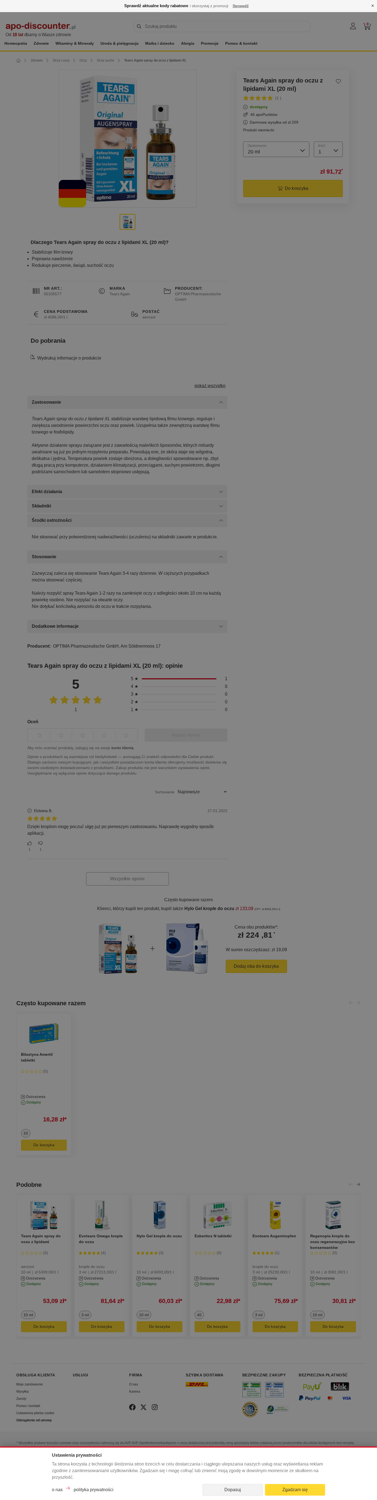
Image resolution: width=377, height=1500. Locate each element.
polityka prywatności (93, 1489)
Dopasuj (232, 1489)
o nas (57, 1489)
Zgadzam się (295, 1489)
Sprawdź (241, 6)
